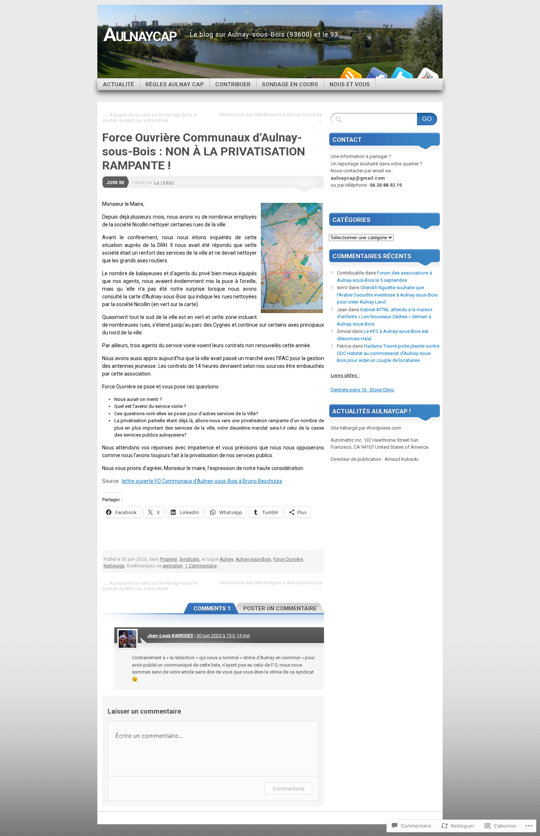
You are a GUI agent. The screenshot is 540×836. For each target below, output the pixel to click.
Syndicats (189, 559)
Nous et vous (350, 84)
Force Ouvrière (288, 559)
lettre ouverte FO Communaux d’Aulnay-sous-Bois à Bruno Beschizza (202, 481)
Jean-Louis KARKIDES (170, 635)
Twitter (401, 75)
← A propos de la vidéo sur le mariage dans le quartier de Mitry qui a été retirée (149, 117)
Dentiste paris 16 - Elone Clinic (362, 389)
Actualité (118, 84)
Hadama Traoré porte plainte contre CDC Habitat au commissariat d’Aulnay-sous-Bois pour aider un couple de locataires (388, 353)
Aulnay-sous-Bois (253, 559)
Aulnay (226, 559)
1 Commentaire (201, 565)
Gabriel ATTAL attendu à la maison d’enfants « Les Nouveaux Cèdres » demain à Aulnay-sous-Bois (384, 317)
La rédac (164, 182)
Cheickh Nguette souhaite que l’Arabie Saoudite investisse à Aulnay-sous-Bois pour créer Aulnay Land (387, 295)
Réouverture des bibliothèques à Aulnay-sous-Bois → (271, 117)
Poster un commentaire (280, 608)
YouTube (427, 75)
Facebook (376, 75)
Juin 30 (115, 182)
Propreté (168, 559)
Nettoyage (114, 565)
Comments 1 (212, 608)
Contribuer (233, 84)
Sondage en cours (290, 84)
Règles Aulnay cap (174, 84)
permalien (173, 565)
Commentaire (289, 788)
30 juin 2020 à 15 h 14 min (223, 635)
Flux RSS (350, 75)
